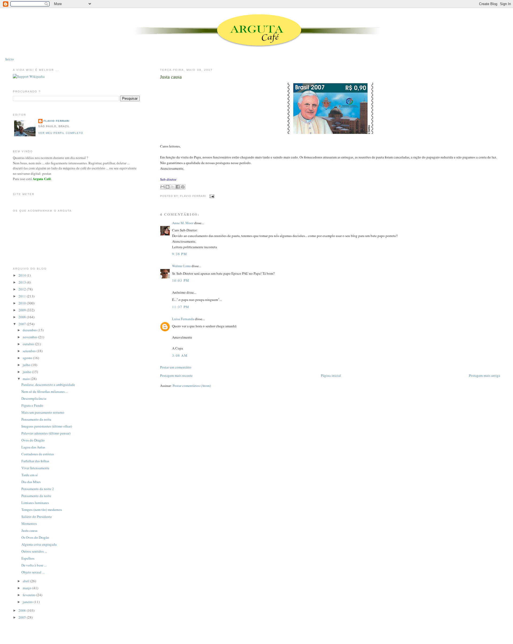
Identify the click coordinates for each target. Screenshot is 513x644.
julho (27, 364)
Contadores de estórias (37, 454)
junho (27, 371)
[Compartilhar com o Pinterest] (182, 186)
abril (26, 581)
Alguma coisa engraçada (39, 544)
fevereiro (29, 594)
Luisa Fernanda (183, 318)
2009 (22, 310)
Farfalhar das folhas (35, 461)
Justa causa (171, 76)
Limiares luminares (35, 502)
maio (27, 378)
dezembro (30, 330)
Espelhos (27, 558)
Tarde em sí (29, 474)
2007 (22, 323)
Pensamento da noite (36, 419)
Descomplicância (33, 398)
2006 (22, 610)
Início (9, 59)
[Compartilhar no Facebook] (177, 186)
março (27, 587)
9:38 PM (179, 253)
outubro (29, 344)
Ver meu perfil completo (60, 132)
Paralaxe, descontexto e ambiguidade (48, 384)
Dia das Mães (31, 481)
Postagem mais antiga (484, 375)
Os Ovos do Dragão (35, 537)
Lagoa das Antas (33, 447)
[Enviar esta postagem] (211, 196)
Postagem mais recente (176, 375)
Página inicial (331, 375)
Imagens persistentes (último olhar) (46, 426)
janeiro (28, 601)
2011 (22, 296)
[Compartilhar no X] (172, 186)
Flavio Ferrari (56, 120)
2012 (22, 289)
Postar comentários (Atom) (192, 385)
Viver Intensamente (35, 467)
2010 (22, 303)
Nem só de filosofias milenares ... (44, 391)
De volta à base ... (33, 565)
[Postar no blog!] (167, 186)
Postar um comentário (175, 367)
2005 (22, 617)
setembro (30, 350)
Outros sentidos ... (34, 551)
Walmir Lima (181, 265)
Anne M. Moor (182, 222)
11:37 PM (180, 306)
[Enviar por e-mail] (162, 186)
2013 (22, 282)
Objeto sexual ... (33, 572)
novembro (30, 337)
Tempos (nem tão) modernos (41, 509)
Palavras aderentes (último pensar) (46, 433)
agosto (28, 357)
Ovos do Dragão (33, 440)
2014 (22, 275)
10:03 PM (180, 280)
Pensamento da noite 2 (37, 488)
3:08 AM (180, 355)
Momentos (29, 523)
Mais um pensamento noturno (42, 412)
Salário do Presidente (36, 516)
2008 (22, 317)
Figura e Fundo (32, 405)
